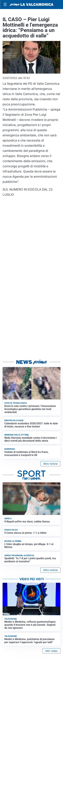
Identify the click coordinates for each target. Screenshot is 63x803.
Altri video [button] (51, 650)
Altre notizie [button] (50, 463)
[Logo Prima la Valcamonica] (31, 4)
